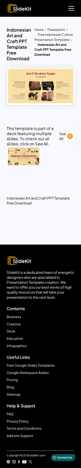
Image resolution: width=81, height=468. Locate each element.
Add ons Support (20, 435)
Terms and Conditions (24, 428)
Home (39, 29)
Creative (14, 324)
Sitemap (13, 394)
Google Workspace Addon (28, 372)
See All (62, 136)
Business (14, 317)
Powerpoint (56, 29)
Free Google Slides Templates (31, 365)
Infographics (17, 346)
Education (15, 338)
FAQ (10, 414)
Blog (10, 387)
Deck (11, 331)
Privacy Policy (18, 421)
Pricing (12, 380)
